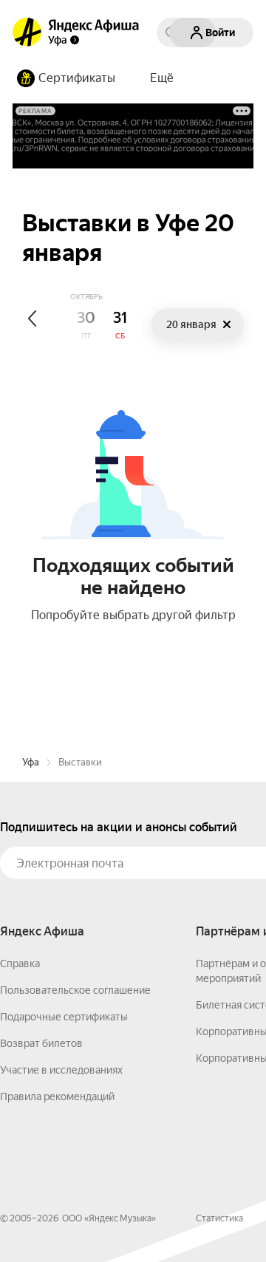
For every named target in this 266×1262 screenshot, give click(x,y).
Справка (20, 963)
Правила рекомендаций (57, 1096)
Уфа (30, 762)
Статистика (219, 1218)
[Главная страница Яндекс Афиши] (27, 32)
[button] (161, 78)
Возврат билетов (41, 1043)
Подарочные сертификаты (64, 1017)
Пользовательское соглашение (75, 990)
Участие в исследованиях (61, 1070)
